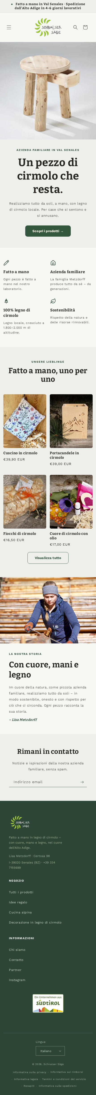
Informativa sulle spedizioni (58, 1085)
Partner (15, 970)
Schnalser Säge (54, 1064)
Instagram (17, 980)
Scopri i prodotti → (48, 231)
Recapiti (29, 1085)
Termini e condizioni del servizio (64, 1079)
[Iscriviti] (82, 782)
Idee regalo (18, 902)
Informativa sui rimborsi (66, 1072)
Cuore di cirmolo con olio (69, 535)
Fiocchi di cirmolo (19, 533)
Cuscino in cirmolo (20, 453)
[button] (9, 27)
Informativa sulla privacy (29, 1072)
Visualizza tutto (48, 558)
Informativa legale (26, 1079)
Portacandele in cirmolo (64, 455)
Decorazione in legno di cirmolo (35, 922)
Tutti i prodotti (21, 892)
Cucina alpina (20, 912)
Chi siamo (17, 949)
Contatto (16, 960)
